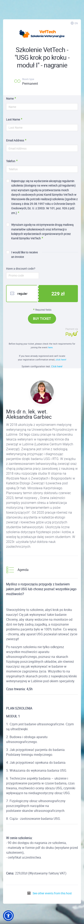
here (50, 347)
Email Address (15, 140)
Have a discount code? (20, 268)
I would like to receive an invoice (24, 254)
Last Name (13, 119)
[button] (8, 915)
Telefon (10, 161)
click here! (61, 359)
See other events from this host (52, 893)
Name (10, 98)
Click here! (56, 366)
